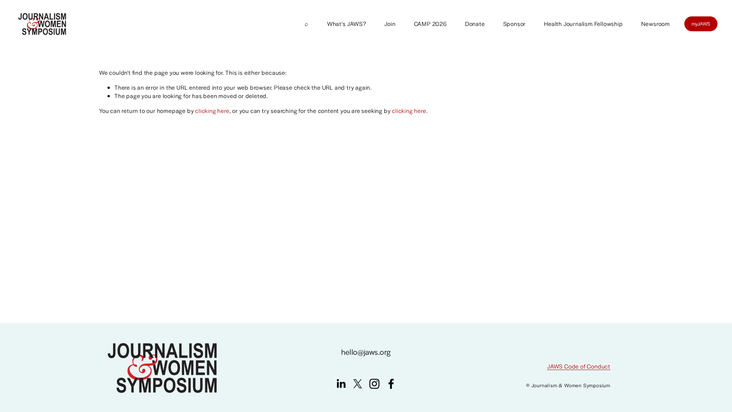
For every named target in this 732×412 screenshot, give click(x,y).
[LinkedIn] (341, 383)
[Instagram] (374, 383)
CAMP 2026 (430, 23)
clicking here (212, 110)
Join (389, 23)
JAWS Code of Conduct (578, 366)
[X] (357, 383)
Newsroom (655, 23)
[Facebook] (391, 383)
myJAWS (701, 23)
